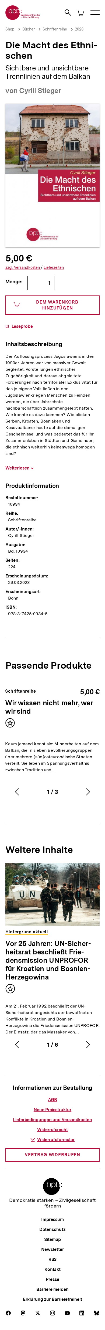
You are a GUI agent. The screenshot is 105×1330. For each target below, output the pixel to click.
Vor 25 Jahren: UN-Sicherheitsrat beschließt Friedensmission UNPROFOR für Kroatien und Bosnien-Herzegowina (48, 960)
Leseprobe (22, 326)
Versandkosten (23, 267)
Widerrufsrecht (52, 1129)
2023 (79, 29)
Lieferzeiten (54, 267)
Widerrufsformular (56, 1139)
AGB (52, 1099)
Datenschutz (52, 1229)
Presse (52, 1279)
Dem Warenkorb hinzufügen (57, 305)
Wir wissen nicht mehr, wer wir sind (49, 707)
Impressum (52, 1219)
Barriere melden (52, 1289)
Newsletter (52, 1249)
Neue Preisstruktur (52, 1109)
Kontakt (52, 1269)
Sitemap (52, 1239)
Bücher (28, 29)
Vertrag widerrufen (52, 1154)
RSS (52, 1259)
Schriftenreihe (55, 29)
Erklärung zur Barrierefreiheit (52, 1299)
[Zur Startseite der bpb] (22, 18)
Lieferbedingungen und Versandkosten (52, 1119)
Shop (10, 29)
